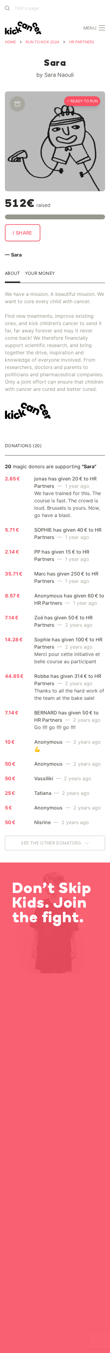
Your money (40, 273)
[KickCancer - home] (24, 28)
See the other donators (51, 842)
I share (22, 233)
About (12, 273)
